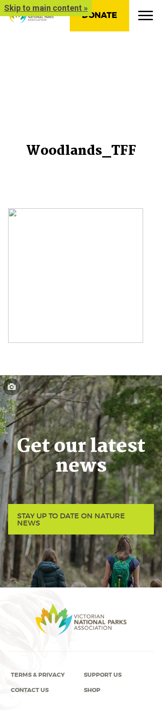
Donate (99, 15)
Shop (92, 690)
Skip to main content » (46, 8)
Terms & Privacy (38, 675)
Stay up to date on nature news (71, 519)
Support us (103, 675)
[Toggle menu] (145, 17)
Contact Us (30, 690)
